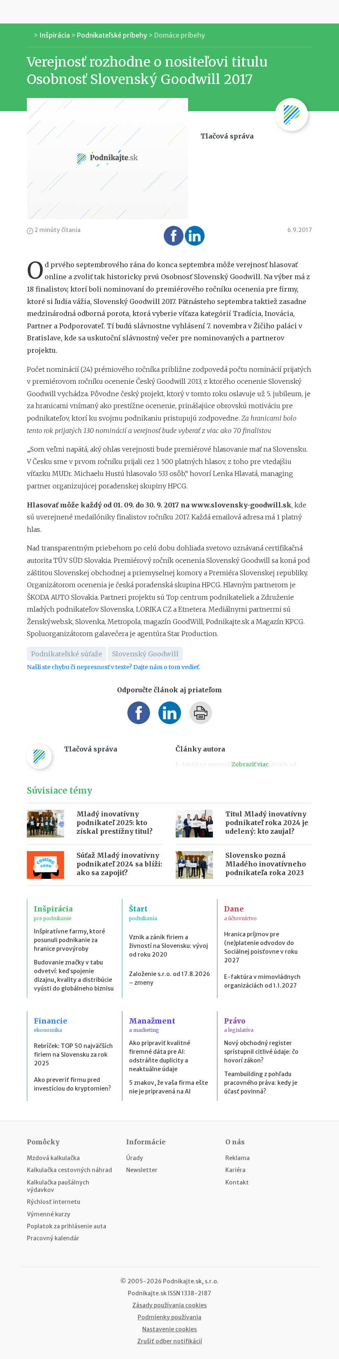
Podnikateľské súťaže (66, 654)
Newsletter (142, 1170)
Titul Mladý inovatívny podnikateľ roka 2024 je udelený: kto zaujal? (266, 822)
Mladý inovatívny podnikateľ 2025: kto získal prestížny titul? (114, 822)
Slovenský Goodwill (145, 654)
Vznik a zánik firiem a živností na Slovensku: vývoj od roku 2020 (168, 945)
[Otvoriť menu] (29, 11)
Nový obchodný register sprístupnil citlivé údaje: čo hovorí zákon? (261, 1051)
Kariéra (235, 1170)
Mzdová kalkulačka (53, 1158)
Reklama (237, 1158)
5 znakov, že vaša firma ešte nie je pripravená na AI (168, 1087)
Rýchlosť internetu (53, 1202)
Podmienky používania (169, 1317)
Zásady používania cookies (169, 1305)
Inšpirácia (54, 35)
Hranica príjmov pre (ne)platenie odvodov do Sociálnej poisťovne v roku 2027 (261, 947)
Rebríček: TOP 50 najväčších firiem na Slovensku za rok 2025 (73, 1054)
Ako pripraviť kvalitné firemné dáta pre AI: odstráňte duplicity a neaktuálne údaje (159, 1056)
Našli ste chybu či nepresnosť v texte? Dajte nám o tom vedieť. (113, 667)
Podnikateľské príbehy (112, 35)
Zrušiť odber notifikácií (169, 1341)
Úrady (134, 1158)
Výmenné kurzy (48, 1214)
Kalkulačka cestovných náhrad (69, 1170)
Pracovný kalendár (53, 1238)
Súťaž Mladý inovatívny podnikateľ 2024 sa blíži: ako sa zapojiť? (119, 864)
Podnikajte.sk (147, 1293)
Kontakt (237, 1182)
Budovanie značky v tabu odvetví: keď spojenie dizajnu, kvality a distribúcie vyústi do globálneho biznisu (74, 975)
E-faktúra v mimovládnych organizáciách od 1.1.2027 (262, 981)
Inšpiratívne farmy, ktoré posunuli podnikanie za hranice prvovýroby (69, 940)
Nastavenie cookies (169, 1329)
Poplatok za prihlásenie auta (66, 1226)
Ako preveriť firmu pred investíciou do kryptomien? (72, 1084)
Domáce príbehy (179, 35)
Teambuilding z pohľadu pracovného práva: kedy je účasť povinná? (260, 1082)
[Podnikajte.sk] (169, 11)
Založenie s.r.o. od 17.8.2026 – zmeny (169, 978)
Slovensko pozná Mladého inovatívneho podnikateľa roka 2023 (265, 864)
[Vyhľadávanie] (310, 11)
